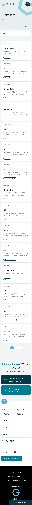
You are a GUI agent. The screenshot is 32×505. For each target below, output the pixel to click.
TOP (3, 410)
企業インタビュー (23, 410)
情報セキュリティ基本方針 (16, 472)
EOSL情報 (5, 414)
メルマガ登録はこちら (13, 458)
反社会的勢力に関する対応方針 (16, 476)
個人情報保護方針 (16, 486)
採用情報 (20, 414)
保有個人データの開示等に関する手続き (16, 480)
